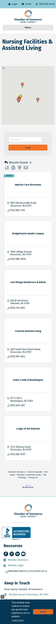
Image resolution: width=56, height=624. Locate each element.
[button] (18, 100)
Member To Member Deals (29, 475)
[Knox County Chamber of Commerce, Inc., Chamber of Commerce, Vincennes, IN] (16, 533)
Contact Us (33, 477)
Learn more (18, 620)
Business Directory (16, 472)
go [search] (29, 147)
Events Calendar (35, 472)
